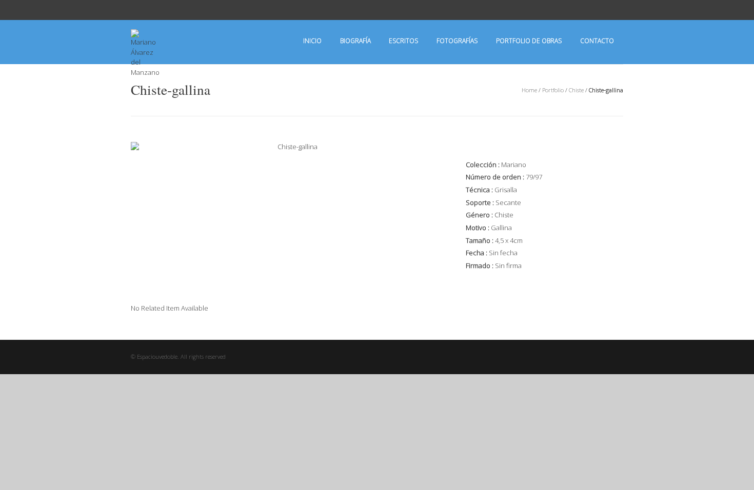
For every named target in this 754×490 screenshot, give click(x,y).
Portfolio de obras (529, 40)
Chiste (576, 90)
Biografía (355, 40)
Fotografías (457, 40)
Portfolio (553, 90)
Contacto (597, 40)
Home (529, 90)
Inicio (312, 40)
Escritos (403, 40)
